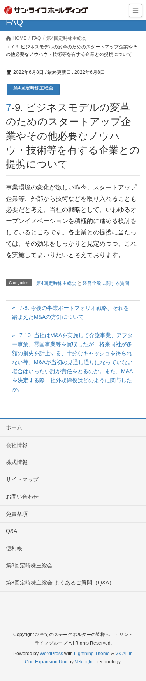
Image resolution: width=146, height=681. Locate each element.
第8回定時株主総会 (29, 565)
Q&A (11, 531)
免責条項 (17, 514)
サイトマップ (22, 479)
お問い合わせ (22, 496)
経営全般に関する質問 (106, 283)
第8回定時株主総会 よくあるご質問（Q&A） (60, 582)
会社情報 (17, 445)
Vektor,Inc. (85, 662)
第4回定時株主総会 (33, 88)
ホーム (14, 427)
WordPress (51, 653)
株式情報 (17, 462)
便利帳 (14, 548)
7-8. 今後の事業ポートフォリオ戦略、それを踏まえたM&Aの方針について (70, 312)
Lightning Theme (92, 653)
